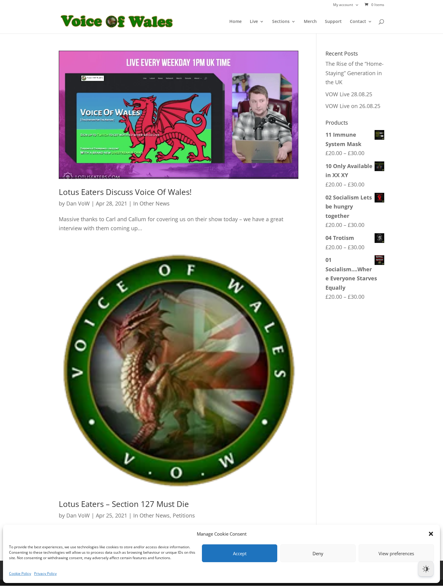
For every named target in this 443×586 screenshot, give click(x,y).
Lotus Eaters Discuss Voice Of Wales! (125, 191)
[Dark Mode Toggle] (426, 569)
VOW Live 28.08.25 (348, 94)
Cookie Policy (20, 573)
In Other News (151, 203)
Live (254, 21)
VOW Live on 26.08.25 (352, 106)
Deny (318, 553)
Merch (310, 21)
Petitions (184, 515)
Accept (240, 553)
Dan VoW (78, 203)
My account (343, 5)
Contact (358, 21)
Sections (281, 21)
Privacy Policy (45, 573)
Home (235, 21)
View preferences (396, 553)
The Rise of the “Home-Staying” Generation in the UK (354, 73)
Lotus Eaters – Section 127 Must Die (124, 503)
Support (333, 21)
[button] (431, 534)
